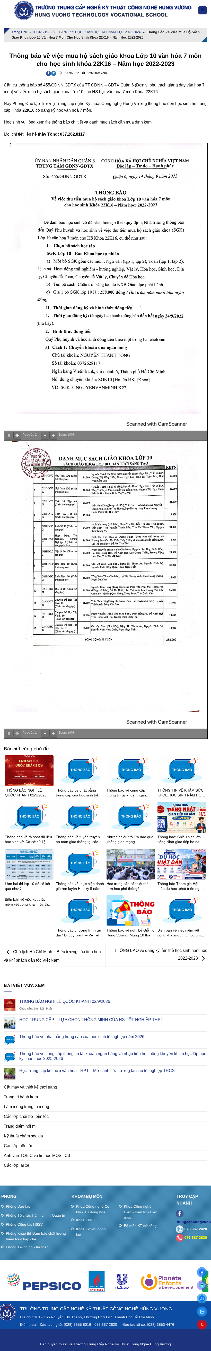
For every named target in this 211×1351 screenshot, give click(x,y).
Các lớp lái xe (16, 1165)
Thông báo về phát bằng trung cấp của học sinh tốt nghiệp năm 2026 (81, 1036)
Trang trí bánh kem (21, 1097)
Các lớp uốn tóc (18, 1146)
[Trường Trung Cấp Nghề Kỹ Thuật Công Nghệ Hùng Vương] (104, 10)
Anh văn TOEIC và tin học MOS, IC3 (37, 1155)
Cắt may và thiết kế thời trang (30, 1087)
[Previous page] (9, 436)
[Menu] (202, 10)
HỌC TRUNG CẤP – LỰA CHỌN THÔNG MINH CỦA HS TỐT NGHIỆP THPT (91, 1019)
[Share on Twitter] (53, 73)
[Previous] (11, 1284)
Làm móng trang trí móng (26, 1106)
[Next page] (17, 436)
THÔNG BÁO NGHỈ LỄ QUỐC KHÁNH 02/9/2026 (64, 1001)
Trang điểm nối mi (20, 1126)
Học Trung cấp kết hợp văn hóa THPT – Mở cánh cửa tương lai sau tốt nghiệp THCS (97, 1070)
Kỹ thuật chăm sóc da (23, 1136)
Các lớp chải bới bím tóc (26, 1116)
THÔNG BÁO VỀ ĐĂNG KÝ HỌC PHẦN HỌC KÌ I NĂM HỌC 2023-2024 (86, 32)
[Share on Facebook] (48, 73)
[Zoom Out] (45, 436)
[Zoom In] (53, 436)
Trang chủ (19, 32)
